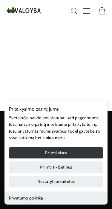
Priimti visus (56, 152)
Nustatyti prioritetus (56, 181)
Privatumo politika (26, 198)
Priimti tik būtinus (56, 167)
